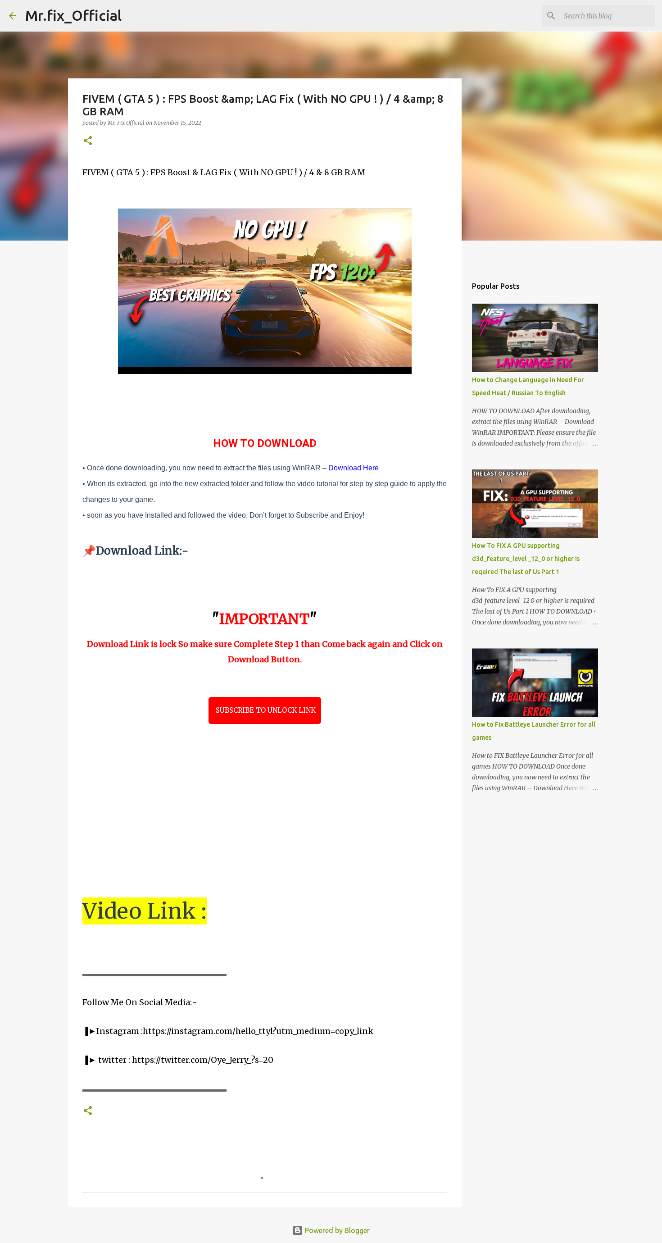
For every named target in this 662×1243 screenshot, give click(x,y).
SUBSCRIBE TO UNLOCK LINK (265, 710)
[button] (87, 141)
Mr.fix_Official (73, 15)
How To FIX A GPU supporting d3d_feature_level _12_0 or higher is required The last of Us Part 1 (526, 558)
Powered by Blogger (336, 1230)
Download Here (353, 468)
